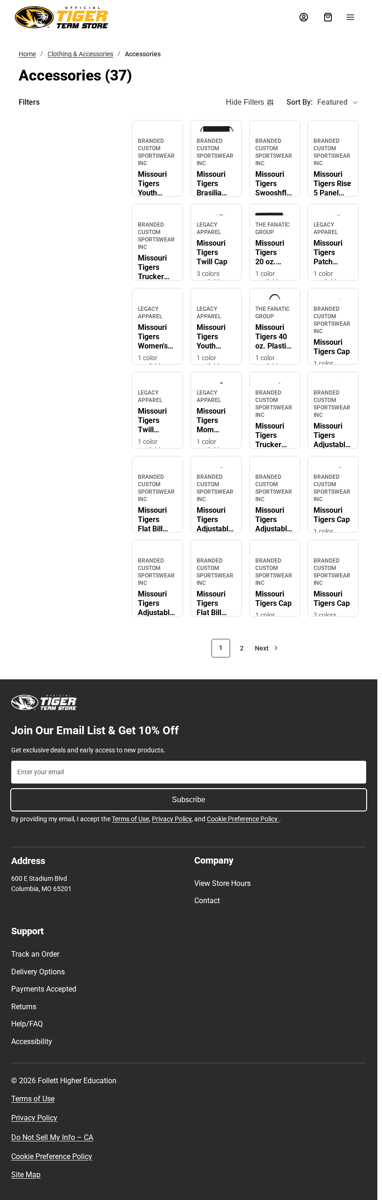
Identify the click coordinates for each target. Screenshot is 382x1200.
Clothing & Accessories (80, 54)
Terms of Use (130, 819)
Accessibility (31, 1041)
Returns (23, 1006)
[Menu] (350, 17)
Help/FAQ (27, 1023)
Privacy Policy (171, 819)
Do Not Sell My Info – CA (52, 1137)
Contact (207, 900)
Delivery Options (38, 971)
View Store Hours (222, 883)
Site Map (26, 1174)
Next (262, 648)
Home (27, 54)
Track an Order (35, 954)
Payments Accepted (43, 989)
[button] (322, 102)
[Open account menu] (303, 17)
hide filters (245, 102)
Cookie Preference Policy (243, 819)
